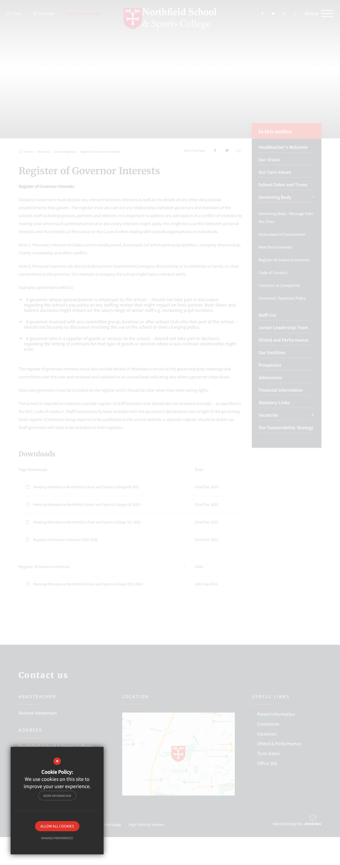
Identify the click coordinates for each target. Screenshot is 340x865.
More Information (57, 795)
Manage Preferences (57, 838)
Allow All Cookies (57, 826)
